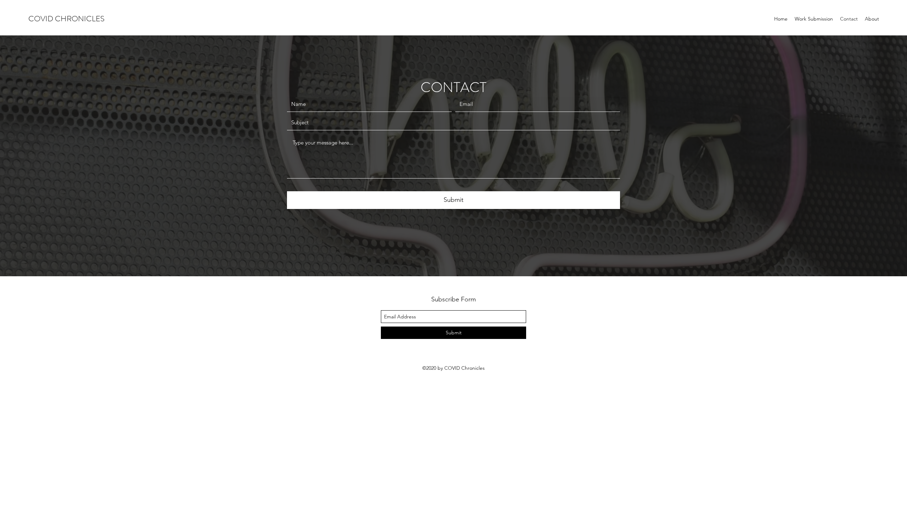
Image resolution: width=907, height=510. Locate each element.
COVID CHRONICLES (66, 18)
